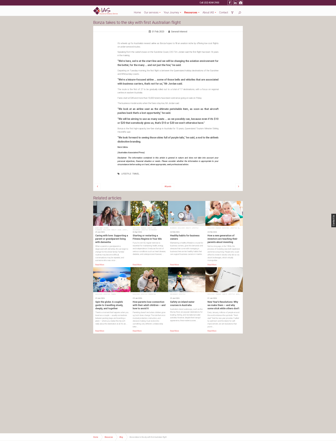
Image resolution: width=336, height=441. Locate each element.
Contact (223, 12)
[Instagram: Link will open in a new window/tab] (241, 3)
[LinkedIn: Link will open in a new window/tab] (235, 3)
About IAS (208, 12)
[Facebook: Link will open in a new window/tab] (230, 3)
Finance (143, 228)
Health (113, 230)
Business (173, 228)
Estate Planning (101, 229)
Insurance (174, 294)
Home (137, 12)
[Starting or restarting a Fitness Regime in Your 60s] (149, 233)
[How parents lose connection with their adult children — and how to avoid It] (149, 299)
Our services (151, 12)
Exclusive (106, 230)
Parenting (152, 294)
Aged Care (99, 228)
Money (240, 228)
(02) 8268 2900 (211, 2)
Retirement (153, 230)
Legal (119, 230)
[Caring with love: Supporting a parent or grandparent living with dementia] (112, 233)
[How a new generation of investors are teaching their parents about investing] (224, 233)
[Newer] (238, 186)
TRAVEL (135, 174)
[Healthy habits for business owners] (186, 233)
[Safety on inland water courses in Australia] (186, 299)
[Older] (97, 186)
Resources (190, 12)
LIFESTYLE (126, 174)
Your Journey (171, 12)
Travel (113, 294)
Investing (225, 228)
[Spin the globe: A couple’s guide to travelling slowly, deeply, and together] (112, 299)
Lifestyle (125, 230)
